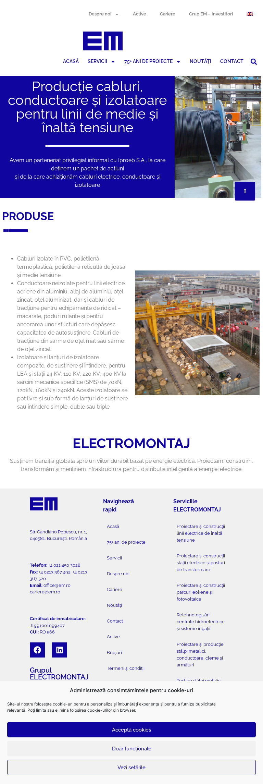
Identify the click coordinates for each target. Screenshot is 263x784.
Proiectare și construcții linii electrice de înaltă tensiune (201, 533)
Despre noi (100, 13)
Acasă (113, 526)
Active (139, 13)
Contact (115, 621)
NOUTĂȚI (200, 61)
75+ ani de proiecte (126, 542)
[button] (254, 62)
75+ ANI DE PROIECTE (148, 61)
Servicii (114, 557)
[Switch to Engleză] (250, 14)
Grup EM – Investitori (211, 13)
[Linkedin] (59, 650)
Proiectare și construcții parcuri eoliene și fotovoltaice (201, 592)
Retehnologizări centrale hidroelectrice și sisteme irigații (201, 621)
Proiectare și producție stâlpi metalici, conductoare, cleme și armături (200, 654)
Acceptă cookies (131, 730)
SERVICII (97, 61)
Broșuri (114, 652)
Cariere (167, 13)
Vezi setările (131, 767)
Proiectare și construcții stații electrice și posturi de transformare (201, 562)
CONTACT (231, 61)
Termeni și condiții (126, 668)
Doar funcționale (131, 749)
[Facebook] (37, 650)
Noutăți (114, 605)
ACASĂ (71, 61)
